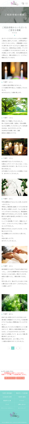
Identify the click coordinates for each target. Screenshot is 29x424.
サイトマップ (22, 408)
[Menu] (26, 3)
